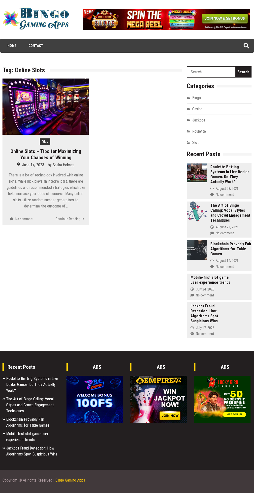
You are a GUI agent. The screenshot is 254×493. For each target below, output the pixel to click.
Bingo (196, 97)
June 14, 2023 (33, 165)
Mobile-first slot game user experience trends (210, 280)
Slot (45, 141)
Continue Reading (68, 219)
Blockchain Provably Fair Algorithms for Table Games (231, 249)
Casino (197, 109)
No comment (24, 219)
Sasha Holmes (63, 165)
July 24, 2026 (205, 289)
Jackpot (198, 120)
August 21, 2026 (227, 227)
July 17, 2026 (205, 328)
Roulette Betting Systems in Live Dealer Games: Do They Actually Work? (229, 174)
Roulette (199, 131)
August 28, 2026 (227, 189)
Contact (36, 46)
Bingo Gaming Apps (70, 480)
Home (11, 46)
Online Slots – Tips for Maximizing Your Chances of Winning (45, 154)
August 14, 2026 (227, 261)
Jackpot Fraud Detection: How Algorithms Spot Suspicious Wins (204, 313)
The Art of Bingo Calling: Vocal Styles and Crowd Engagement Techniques (230, 213)
